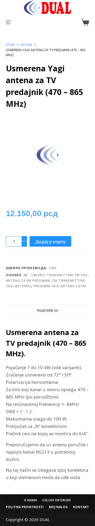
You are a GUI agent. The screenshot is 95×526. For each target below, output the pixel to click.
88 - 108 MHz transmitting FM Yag (55, 275)
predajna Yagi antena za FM (60, 286)
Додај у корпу (50, 241)
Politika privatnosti (25, 507)
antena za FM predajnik (28, 280)
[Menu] (8, 22)
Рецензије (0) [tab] (47, 310)
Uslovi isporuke (56, 500)
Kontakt (81, 507)
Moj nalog (58, 507)
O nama (30, 500)
